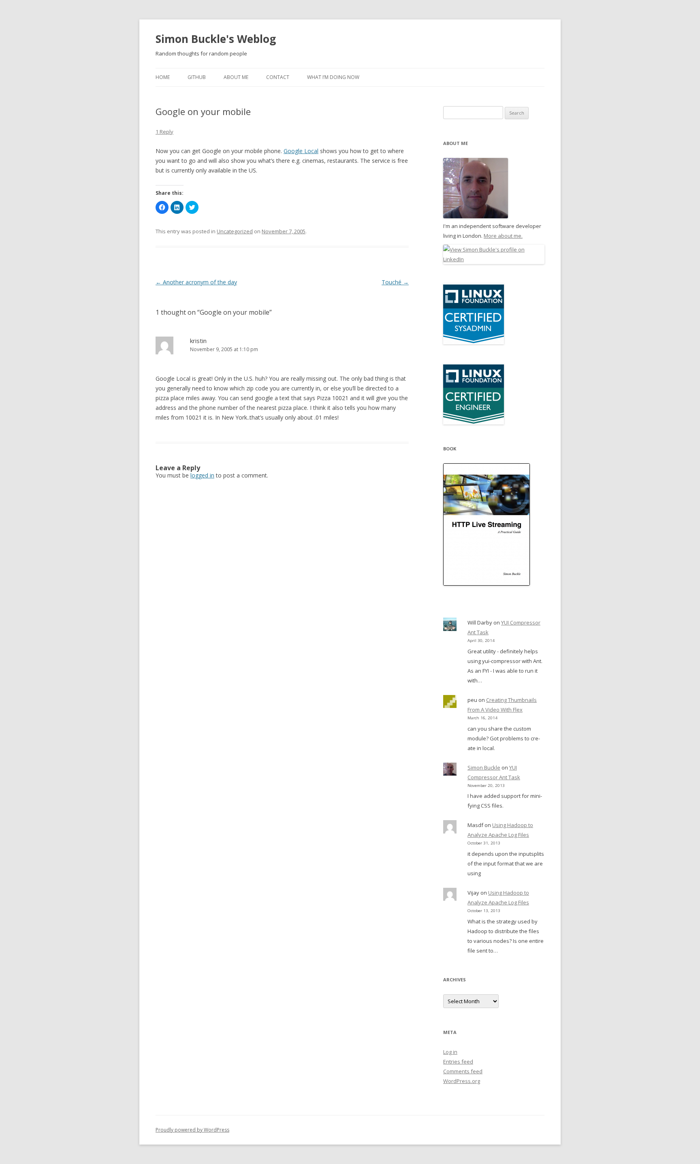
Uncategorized (235, 231)
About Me (236, 77)
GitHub (197, 77)
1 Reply (164, 131)
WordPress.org (461, 1081)
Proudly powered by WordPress (192, 1129)
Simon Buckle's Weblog (216, 39)
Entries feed (458, 1061)
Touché (395, 282)
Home (163, 77)
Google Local (301, 151)
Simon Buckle (483, 767)
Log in (450, 1051)
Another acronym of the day (196, 282)
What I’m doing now (333, 77)
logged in (202, 475)
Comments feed (462, 1071)
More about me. (503, 235)
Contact (277, 77)
